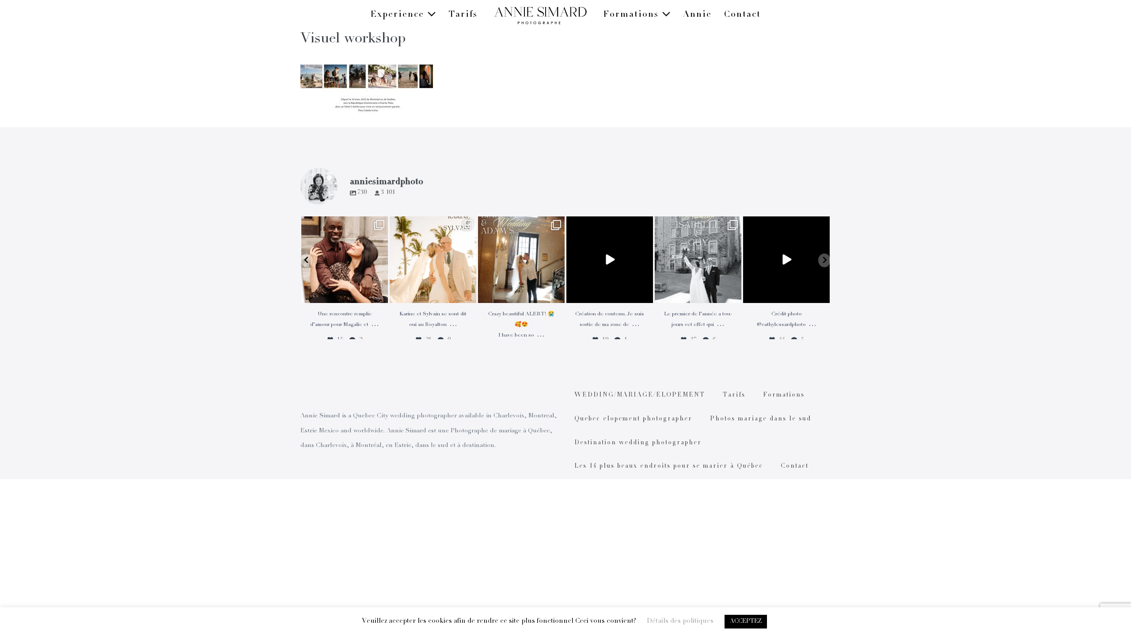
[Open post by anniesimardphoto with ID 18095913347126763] (609, 259)
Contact (742, 15)
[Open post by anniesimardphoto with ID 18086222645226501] (344, 259)
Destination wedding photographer (638, 443)
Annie (697, 15)
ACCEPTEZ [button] (746, 622)
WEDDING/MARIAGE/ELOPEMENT (639, 395)
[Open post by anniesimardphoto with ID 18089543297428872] (433, 259)
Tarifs (463, 15)
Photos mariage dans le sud (760, 419)
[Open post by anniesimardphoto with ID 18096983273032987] (786, 259)
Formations (632, 15)
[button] (306, 260)
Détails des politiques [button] (680, 621)
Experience (398, 15)
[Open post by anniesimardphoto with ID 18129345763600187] (698, 259)
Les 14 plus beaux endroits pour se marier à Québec (668, 466)
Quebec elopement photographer (633, 419)
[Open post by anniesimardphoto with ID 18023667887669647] (521, 259)
